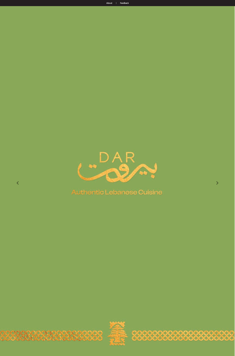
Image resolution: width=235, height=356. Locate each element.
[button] (109, 3)
